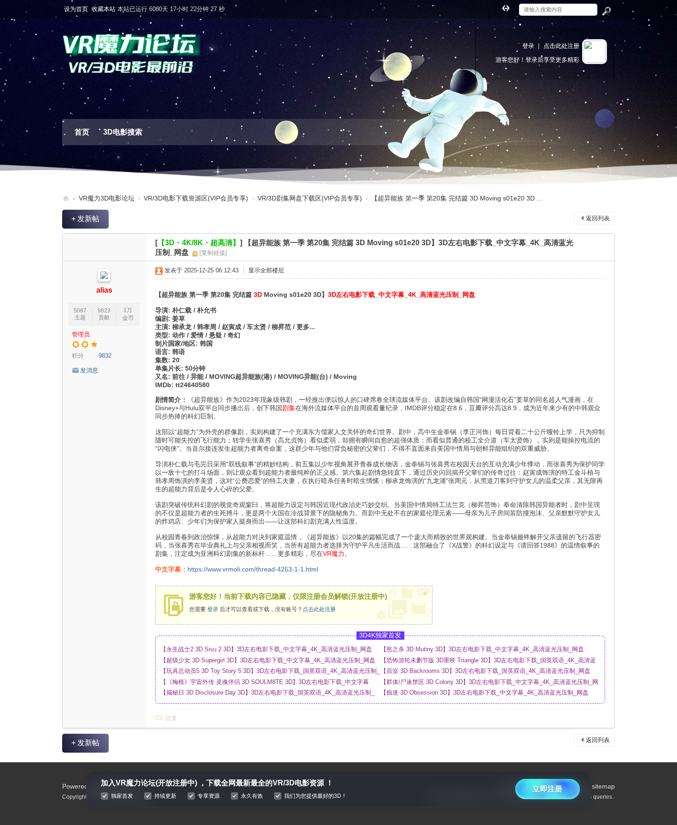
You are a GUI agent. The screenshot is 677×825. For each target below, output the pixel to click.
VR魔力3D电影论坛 (106, 198)
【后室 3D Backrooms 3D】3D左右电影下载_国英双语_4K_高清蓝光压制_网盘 (485, 670)
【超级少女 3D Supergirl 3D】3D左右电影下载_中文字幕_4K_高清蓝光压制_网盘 (267, 660)
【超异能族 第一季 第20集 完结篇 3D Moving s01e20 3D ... (456, 198)
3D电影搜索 (122, 132)
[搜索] (606, 11)
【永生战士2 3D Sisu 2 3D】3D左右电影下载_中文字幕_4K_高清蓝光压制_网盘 (266, 649)
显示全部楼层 (266, 270)
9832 (105, 355)
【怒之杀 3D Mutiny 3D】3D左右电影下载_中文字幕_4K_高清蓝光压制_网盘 (482, 649)
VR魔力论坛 (66, 198)
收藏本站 (104, 9)
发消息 (89, 370)
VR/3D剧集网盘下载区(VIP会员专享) (309, 198)
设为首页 (76, 9)
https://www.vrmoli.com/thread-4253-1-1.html (252, 569)
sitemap (603, 786)
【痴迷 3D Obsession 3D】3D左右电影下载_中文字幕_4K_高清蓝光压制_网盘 (484, 692)
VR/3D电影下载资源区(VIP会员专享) (196, 198)
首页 (82, 132)
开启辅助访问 (497, 6)
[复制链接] (213, 252)
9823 (104, 310)
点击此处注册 (561, 45)
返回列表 (598, 218)
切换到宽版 (506, 8)
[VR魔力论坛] (131, 60)
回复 (171, 718)
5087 (80, 310)
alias (104, 290)
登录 (528, 45)
